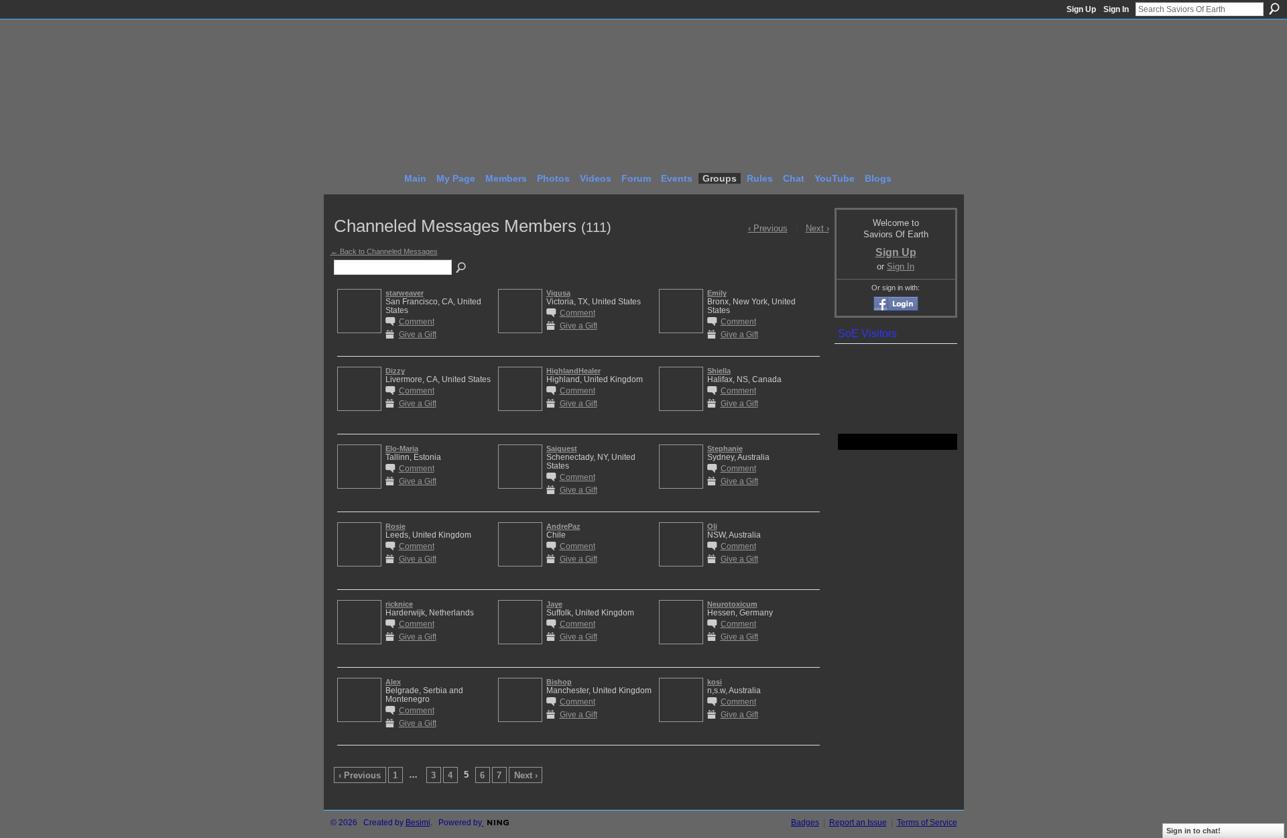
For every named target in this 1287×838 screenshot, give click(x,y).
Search (1274, 9)
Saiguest (561, 448)
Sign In (1116, 9)
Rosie (395, 526)
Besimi (418, 822)
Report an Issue (858, 822)
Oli (712, 526)
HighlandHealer (573, 371)
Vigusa (558, 293)
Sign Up (1081, 9)
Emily (717, 293)
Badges (805, 822)
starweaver (404, 293)
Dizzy (395, 371)
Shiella (719, 371)
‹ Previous (360, 775)
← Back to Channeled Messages (384, 251)
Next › (526, 775)
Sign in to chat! (1193, 831)
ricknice (399, 604)
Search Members (462, 268)
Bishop (559, 682)
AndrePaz (563, 526)
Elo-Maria (401, 448)
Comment (416, 321)
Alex (393, 682)
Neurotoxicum (732, 604)
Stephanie (725, 448)
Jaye (554, 604)
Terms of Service (927, 822)
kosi (714, 682)
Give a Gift (417, 334)
